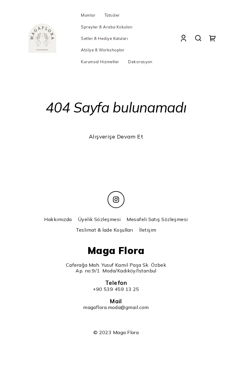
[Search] (198, 38)
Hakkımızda (58, 219)
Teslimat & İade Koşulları (104, 230)
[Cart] (212, 38)
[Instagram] (116, 199)
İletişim (147, 230)
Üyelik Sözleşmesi (99, 219)
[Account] (183, 38)
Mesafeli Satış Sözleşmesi (157, 219)
